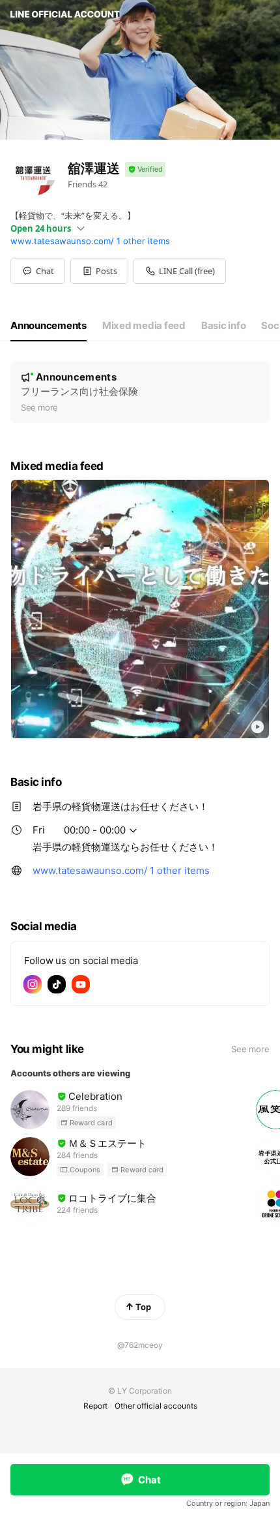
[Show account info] (145, 169)
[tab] (48, 325)
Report (95, 1406)
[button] (99, 271)
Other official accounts (156, 1406)
